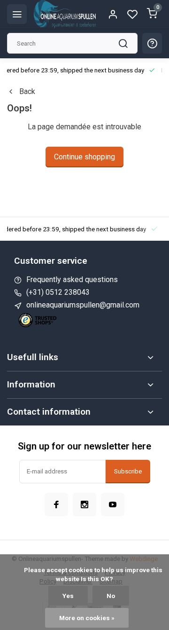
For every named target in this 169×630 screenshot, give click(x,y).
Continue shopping (84, 156)
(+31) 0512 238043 (58, 292)
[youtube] (112, 504)
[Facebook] (56, 504)
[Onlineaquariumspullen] (65, 14)
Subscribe (128, 471)
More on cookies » (87, 618)
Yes (68, 595)
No (111, 595)
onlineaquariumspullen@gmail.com (82, 304)
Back (27, 91)
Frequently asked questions (72, 279)
